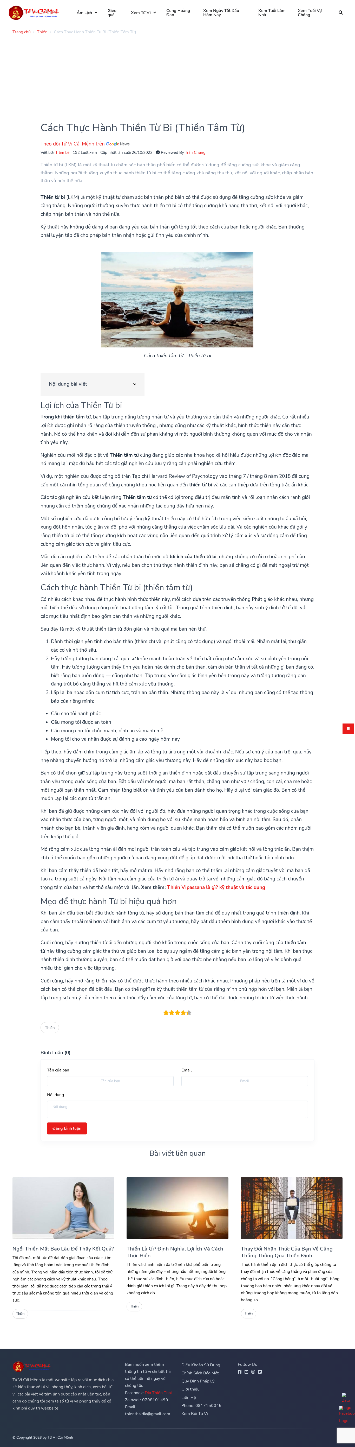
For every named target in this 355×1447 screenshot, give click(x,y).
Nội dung (55, 1095)
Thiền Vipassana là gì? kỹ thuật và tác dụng (216, 887)
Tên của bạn (58, 1070)
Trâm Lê (62, 152)
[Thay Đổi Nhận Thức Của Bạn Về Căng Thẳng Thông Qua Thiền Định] (292, 1208)
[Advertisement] (168, 75)
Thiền (50, 1027)
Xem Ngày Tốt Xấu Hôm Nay (221, 13)
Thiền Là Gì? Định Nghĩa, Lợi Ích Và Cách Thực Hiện (175, 1252)
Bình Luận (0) (55, 1052)
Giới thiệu (190, 1389)
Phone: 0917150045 (201, 1405)
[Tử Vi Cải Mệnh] (34, 12)
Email (186, 1070)
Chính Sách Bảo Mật (200, 1373)
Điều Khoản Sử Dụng (200, 1365)
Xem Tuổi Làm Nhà (272, 13)
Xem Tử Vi (141, 13)
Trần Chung (195, 152)
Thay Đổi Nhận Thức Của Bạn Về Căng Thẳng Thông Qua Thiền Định (287, 1252)
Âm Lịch (84, 13)
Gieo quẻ (112, 13)
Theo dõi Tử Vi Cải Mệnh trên (73, 144)
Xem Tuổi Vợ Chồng (310, 13)
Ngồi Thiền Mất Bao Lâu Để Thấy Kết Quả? (63, 1248)
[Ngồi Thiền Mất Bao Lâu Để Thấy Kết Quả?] (63, 1208)
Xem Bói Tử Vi (194, 1414)
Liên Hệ (188, 1397)
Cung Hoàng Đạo (178, 13)
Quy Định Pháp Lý (197, 1381)
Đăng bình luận (66, 1128)
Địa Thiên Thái (158, 1393)
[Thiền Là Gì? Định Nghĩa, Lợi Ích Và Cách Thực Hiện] (177, 1208)
